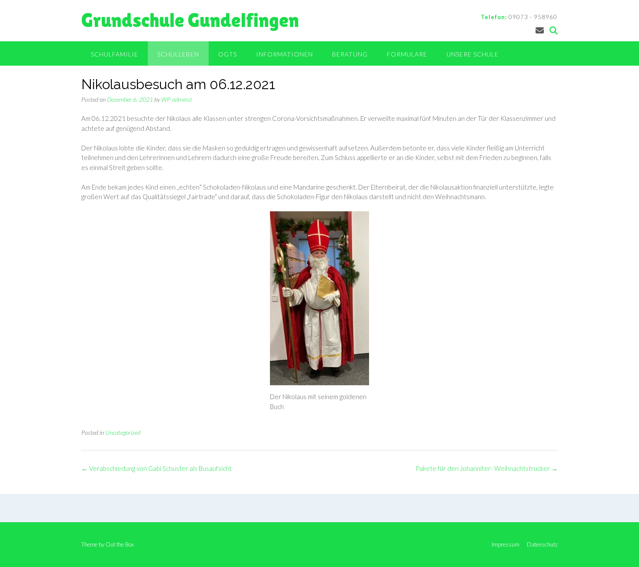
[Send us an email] (540, 30)
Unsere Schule (472, 54)
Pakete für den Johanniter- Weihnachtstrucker (487, 468)
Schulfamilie (114, 54)
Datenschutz (542, 544)
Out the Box (120, 544)
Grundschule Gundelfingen (190, 20)
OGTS (227, 54)
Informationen (284, 54)
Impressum (505, 544)
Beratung (350, 54)
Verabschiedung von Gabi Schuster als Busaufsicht (156, 468)
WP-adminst (176, 99)
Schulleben (178, 54)
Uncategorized (122, 432)
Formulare (407, 54)
